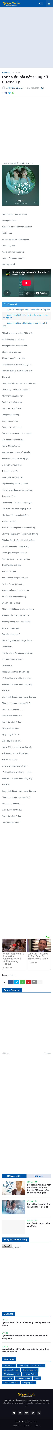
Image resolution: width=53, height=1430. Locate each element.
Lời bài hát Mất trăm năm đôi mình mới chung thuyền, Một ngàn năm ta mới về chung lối (39, 1189)
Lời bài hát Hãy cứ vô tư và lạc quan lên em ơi (39, 1205)
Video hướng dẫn (11, 1382)
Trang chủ (6, 72)
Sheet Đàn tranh (23, 1378)
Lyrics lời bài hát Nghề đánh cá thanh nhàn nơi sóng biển (28, 310)
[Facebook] (6, 93)
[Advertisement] (26, 37)
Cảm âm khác (37, 1366)
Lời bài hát (16, 72)
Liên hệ (38, 1426)
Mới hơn (6, 1053)
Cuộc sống (23, 1366)
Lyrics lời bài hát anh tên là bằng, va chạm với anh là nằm (26, 1323)
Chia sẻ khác (9, 1366)
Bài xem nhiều (14, 1176)
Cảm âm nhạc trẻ (11, 1370)
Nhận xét (38, 1176)
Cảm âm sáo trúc (30, 1370)
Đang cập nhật (28, 1382)
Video (37, 1378)
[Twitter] (9, 93)
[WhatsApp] (13, 93)
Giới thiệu (28, 1426)
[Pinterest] (28, 982)
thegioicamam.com (29, 1422)
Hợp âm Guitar (30, 1374)
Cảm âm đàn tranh (11, 1374)
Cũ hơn (47, 1053)
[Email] (34, 982)
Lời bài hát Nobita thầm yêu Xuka (38, 1224)
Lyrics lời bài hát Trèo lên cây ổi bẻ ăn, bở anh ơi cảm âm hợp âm (25, 1350)
